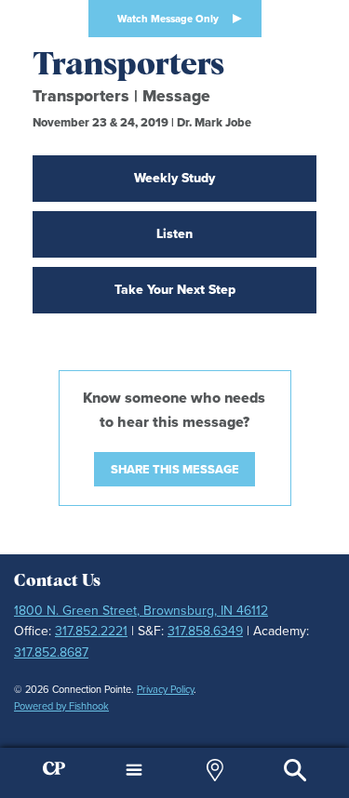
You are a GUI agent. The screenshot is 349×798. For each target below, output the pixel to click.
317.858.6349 (205, 631)
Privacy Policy (165, 689)
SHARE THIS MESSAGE (175, 469)
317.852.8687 (51, 652)
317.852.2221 (91, 631)
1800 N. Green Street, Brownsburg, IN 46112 (141, 610)
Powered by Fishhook (61, 705)
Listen (174, 234)
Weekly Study (174, 178)
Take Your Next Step (174, 289)
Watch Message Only (168, 18)
